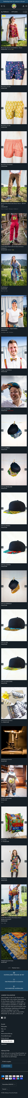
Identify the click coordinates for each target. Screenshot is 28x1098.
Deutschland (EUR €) (7, 1084)
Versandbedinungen (6, 1036)
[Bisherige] (2, 30)
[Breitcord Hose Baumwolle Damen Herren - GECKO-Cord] (14, 186)
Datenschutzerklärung (6, 1033)
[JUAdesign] (14, 6)
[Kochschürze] (14, 861)
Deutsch (4, 1089)
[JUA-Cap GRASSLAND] (14, 469)
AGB (2, 1031)
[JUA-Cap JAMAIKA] (14, 508)
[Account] (23, 6)
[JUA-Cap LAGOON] (14, 547)
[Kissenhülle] (14, 822)
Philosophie (4, 1026)
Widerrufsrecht (5, 1038)
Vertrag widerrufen (8, 1041)
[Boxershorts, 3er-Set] (14, 108)
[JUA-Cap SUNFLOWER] (14, 664)
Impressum (4, 1044)
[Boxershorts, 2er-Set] (14, 69)
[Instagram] (5, 1018)
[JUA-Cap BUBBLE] (14, 430)
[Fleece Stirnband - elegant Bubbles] (14, 311)
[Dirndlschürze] (14, 270)
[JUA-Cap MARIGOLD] (14, 586)
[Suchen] (5, 6)
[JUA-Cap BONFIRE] (14, 391)
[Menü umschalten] (1, 6)
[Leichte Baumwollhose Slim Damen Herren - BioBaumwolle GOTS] (14, 900)
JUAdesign (7, 1092)
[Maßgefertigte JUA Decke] (14, 943)
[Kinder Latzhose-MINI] (14, 781)
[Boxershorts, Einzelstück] (14, 147)
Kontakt (3, 1024)
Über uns (3, 1029)
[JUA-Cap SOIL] (14, 625)
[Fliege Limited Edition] (14, 353)
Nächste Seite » (16, 968)
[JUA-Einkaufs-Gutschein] (14, 703)
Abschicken (6, 1066)
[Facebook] (2, 1018)
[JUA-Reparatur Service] (14, 742)
